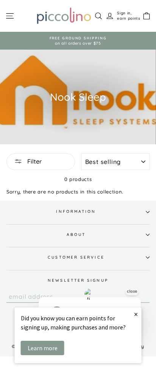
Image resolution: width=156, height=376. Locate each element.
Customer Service (76, 257)
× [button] (136, 314)
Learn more (43, 348)
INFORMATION (76, 211)
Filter (34, 161)
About (76, 234)
